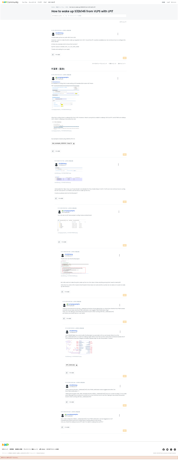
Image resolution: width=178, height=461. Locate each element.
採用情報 (12, 449)
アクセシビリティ (32, 453)
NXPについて (5, 449)
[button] (118, 34)
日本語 (163, 2)
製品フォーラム (60, 7)
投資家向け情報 (18, 449)
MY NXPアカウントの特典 (53, 449)
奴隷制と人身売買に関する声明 (23, 453)
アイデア (40, 2)
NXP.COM (50, 2)
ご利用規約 (10, 453)
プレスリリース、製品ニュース (31, 449)
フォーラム (24, 2)
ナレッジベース (32, 2)
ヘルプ (168, 2)
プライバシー (4, 453)
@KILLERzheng (56, 82)
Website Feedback (40, 453)
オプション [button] (122, 22)
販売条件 (14, 453)
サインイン (173, 2)
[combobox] (96, 15)
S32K (66, 7)
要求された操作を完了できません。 (10, 457)
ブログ (45, 2)
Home (53, 7)
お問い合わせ (42, 449)
